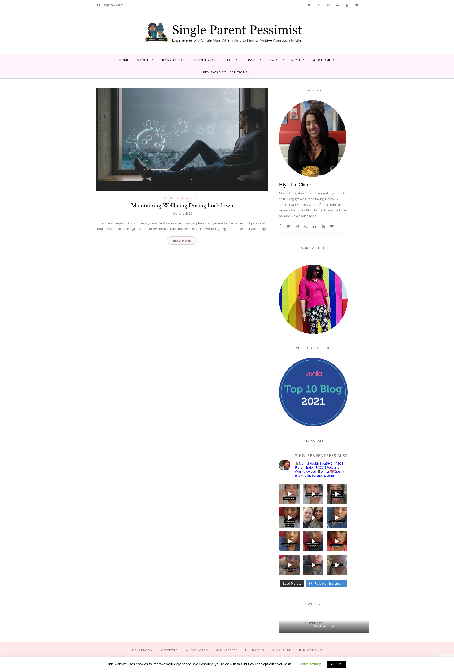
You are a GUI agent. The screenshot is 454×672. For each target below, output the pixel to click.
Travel (252, 60)
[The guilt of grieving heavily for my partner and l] (289, 565)
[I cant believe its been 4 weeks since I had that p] (313, 517)
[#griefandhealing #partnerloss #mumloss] (337, 517)
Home (124, 60)
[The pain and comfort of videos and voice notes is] (337, 565)
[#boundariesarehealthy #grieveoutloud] (289, 541)
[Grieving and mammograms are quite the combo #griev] (337, 494)
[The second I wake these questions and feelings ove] (313, 494)
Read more (182, 240)
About (143, 60)
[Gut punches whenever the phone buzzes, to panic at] (337, 541)
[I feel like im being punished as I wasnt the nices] (289, 494)
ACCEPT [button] (336, 664)
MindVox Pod (172, 60)
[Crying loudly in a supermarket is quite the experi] (289, 517)
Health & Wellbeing (176, 198)
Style (296, 60)
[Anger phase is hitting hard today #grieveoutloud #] (313, 565)
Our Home (322, 60)
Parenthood (204, 60)
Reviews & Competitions (225, 72)
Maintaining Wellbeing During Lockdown (182, 205)
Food (275, 60)
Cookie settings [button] (310, 664)
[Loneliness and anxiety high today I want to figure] (313, 541)
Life (230, 60)
